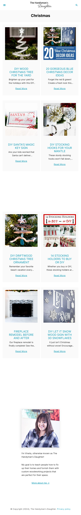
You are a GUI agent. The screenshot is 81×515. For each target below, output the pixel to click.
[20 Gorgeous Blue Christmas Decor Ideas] (59, 43)
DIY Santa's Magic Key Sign (21, 146)
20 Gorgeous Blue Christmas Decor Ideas (59, 72)
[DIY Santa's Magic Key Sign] (21, 119)
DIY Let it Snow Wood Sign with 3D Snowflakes (60, 335)
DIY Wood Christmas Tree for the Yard (21, 72)
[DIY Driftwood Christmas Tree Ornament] (21, 230)
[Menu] (4, 5)
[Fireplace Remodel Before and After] (21, 306)
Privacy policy (64, 509)
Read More (21, 88)
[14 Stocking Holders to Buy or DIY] (59, 230)
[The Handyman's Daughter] (40, 5)
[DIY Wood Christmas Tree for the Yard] (21, 43)
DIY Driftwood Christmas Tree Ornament (21, 259)
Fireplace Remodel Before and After (21, 335)
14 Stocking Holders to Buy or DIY (60, 259)
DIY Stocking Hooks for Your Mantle (60, 148)
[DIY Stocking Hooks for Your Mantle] (59, 119)
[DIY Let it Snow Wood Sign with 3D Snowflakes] (59, 306)
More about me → (40, 483)
